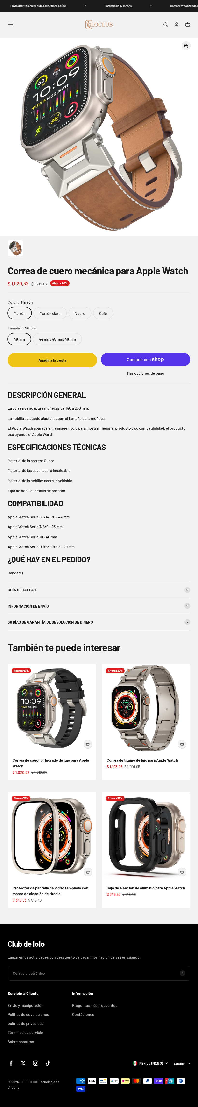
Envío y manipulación (25, 1005)
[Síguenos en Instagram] (35, 1063)
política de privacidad (26, 1023)
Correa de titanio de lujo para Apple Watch (142, 760)
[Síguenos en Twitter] (23, 1063)
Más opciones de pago (145, 373)
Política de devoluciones (28, 1014)
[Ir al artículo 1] (15, 248)
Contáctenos (83, 1014)
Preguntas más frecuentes (94, 1005)
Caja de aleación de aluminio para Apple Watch (146, 887)
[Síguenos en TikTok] (48, 1063)
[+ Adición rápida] (88, 744)
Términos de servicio (25, 1032)
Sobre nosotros (21, 1041)
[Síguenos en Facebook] (11, 1063)
